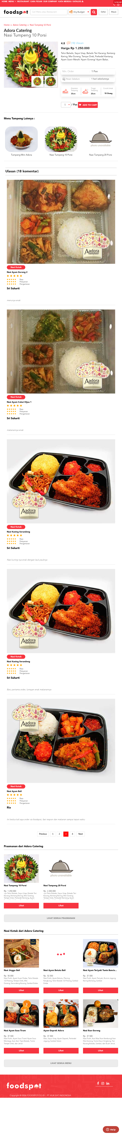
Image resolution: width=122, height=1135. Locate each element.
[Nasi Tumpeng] (50, 81)
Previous (43, 834)
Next (80, 834)
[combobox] (66, 104)
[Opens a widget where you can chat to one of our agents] (111, 1130)
